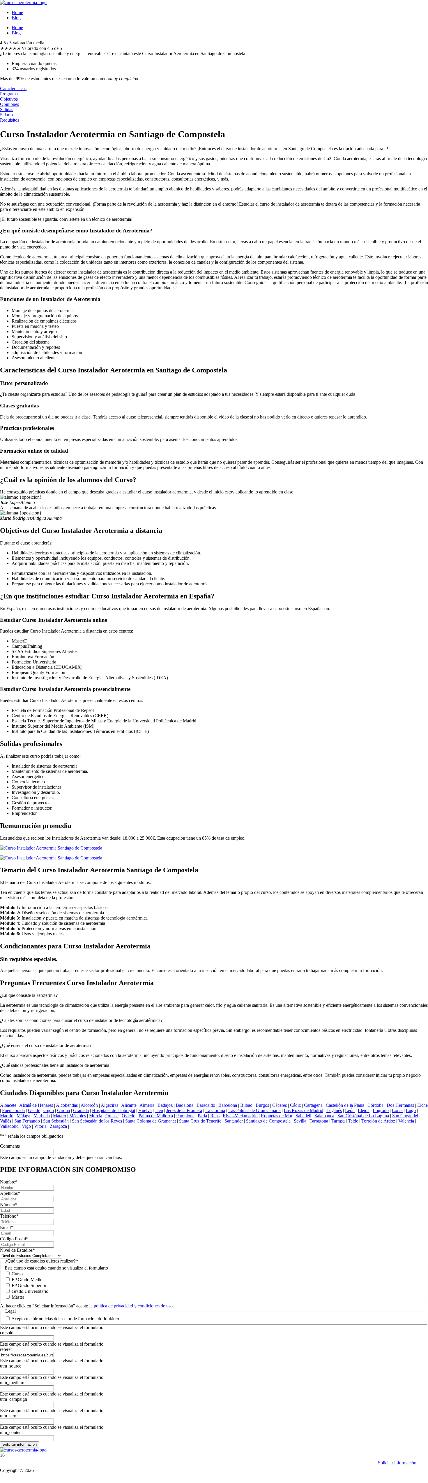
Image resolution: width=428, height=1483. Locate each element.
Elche (422, 1105)
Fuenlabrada (13, 1110)
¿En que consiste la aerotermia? (29, 995)
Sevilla (300, 1120)
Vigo (26, 1126)
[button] (214, 907)
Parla (202, 1115)
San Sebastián (56, 1120)
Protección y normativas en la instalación (48, 928)
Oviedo (128, 1115)
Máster (18, 1297)
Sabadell (303, 1115)
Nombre (8, 1181)
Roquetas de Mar (276, 1115)
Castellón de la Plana (345, 1105)
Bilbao (246, 1105)
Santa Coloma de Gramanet (150, 1120)
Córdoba (375, 1105)
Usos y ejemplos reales (31, 933)
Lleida (363, 1110)
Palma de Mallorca (156, 1115)
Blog (16, 17)
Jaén (159, 1110)
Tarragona (318, 1120)
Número (8, 1204)
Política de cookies (85, 1460)
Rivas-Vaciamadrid (240, 1115)
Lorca (397, 1110)
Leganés (334, 1110)
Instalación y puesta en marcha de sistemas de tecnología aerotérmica (74, 917)
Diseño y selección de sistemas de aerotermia (52, 912)
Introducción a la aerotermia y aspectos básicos (53, 907)
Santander (233, 1120)
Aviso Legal (11, 1460)
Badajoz (165, 1105)
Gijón (48, 1110)
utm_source (10, 1365)
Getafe (34, 1110)
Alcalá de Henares (36, 1105)
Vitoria (40, 1126)
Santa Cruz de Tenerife (200, 1120)
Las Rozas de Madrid (303, 1110)
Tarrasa (338, 1120)
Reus (215, 1115)
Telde (353, 1120)
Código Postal (14, 1238)
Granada (81, 1110)
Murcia (95, 1115)
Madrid (6, 1115)
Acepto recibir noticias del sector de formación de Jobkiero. (65, 1318)
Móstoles (77, 1115)
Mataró (59, 1115)
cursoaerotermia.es (17, 1475)
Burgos (262, 1105)
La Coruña (215, 1110)
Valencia (406, 1120)
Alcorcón (89, 1105)
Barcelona (227, 1105)
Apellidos (10, 1193)
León (350, 1110)
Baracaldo (206, 1105)
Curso (17, 1273)
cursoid (6, 1332)
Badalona (184, 1105)
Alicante (129, 1105)
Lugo (411, 1110)
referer (6, 1349)
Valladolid (9, 1126)
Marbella (41, 1115)
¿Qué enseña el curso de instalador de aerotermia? (45, 1045)
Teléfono (9, 1216)
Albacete (8, 1105)
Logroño (381, 1110)
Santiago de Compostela (268, 1120)
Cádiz (295, 1105)
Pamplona (185, 1115)
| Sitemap (112, 1460)
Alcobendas (67, 1105)
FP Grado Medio (27, 1279)
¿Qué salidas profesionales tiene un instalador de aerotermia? (55, 1065)
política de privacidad (114, 1305)
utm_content (11, 1432)
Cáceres (279, 1105)
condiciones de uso (155, 1305)
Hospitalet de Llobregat (113, 1110)
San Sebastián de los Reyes (97, 1120)
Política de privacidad (45, 1460)
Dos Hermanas (400, 1105)
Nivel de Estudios (17, 1250)
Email (6, 1227)
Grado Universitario (30, 1291)
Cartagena (313, 1105)
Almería (146, 1105)
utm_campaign (13, 1399)
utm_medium (12, 1382)
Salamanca (324, 1115)
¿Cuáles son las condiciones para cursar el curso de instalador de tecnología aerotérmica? (81, 1020)
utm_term (8, 1415)
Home (17, 12)
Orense (112, 1115)
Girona (63, 1110)
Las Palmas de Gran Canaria (254, 1110)
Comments (10, 1146)
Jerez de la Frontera (184, 1110)
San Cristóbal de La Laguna (363, 1115)
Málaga (23, 1115)
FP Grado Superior (29, 1285)
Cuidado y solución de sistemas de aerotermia (52, 923)
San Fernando (27, 1120)
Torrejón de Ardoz (378, 1120)
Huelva (145, 1110)
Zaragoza (58, 1126)
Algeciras (109, 1105)
